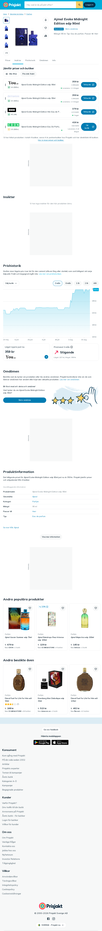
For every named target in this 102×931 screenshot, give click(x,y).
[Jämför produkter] (46, 36)
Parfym (29, 14)
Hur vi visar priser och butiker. (51, 140)
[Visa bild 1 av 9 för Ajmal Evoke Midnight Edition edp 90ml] (6, 20)
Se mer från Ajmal (11, 527)
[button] (6, 53)
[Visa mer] (5, 85)
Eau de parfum (38, 516)
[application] (51, 314)
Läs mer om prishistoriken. (50, 274)
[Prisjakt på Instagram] (53, 918)
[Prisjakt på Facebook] (48, 918)
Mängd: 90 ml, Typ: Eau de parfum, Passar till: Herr (76, 34)
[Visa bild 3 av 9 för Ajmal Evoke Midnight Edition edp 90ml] (6, 37)
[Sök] (79, 4)
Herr (34, 511)
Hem (5, 14)
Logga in (89, 4)
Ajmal (34, 496)
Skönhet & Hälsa (17, 14)
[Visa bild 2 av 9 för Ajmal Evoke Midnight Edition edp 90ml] (6, 28)
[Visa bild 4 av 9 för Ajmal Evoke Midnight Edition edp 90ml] (6, 45)
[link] (19, 627)
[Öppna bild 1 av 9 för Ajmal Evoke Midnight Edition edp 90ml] (26, 36)
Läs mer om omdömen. (70, 379)
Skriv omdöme (71, 29)
